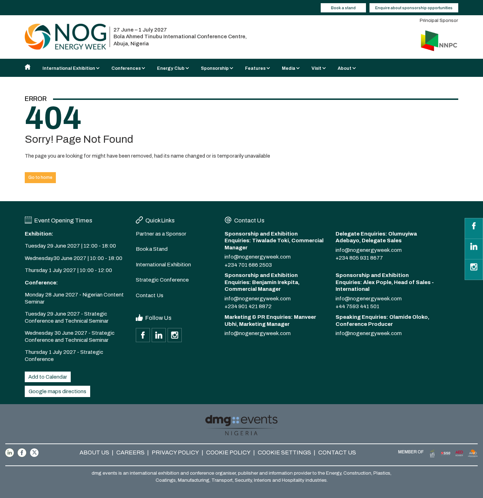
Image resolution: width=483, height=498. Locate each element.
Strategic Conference (162, 280)
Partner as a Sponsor (161, 234)
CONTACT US (337, 452)
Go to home (40, 177)
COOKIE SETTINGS (284, 452)
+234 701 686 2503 (248, 265)
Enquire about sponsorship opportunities (414, 8)
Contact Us (149, 295)
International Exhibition (163, 264)
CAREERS (130, 452)
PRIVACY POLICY (175, 452)
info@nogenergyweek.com (258, 257)
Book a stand (343, 8)
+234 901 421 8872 (248, 306)
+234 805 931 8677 (359, 258)
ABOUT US (94, 452)
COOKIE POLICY (228, 452)
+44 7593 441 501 (357, 306)
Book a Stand (152, 249)
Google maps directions (57, 391)
